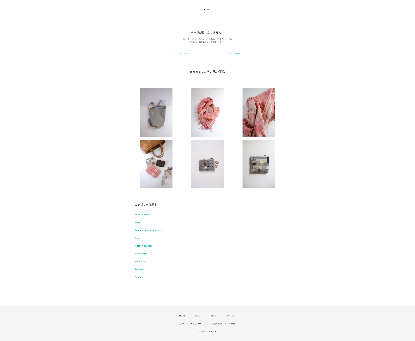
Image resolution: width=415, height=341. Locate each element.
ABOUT (198, 316)
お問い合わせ (233, 53)
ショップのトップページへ (181, 53)
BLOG (214, 316)
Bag (137, 238)
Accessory (141, 254)
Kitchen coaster (143, 246)
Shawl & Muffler (143, 215)
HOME (182, 316)
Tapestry (139, 269)
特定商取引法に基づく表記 (222, 323)
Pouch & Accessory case (149, 230)
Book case (140, 261)
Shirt (137, 222)
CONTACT (230, 316)
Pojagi (138, 277)
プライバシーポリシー (190, 323)
